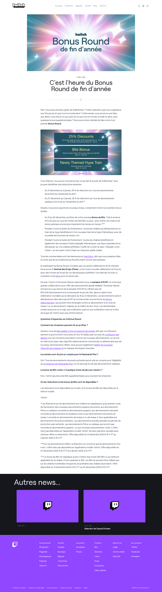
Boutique (62, 552)
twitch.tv (43, 565)
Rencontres (63, 565)
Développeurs (45, 556)
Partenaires (78, 588)
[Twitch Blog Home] (18, 5)
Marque (61, 556)
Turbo (97, 556)
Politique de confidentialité (36, 588)
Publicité (43, 561)
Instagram (135, 556)
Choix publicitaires (52, 588)
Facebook (135, 552)
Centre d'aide (119, 552)
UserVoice (88, 256)
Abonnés (98, 552)
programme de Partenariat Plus (58, 364)
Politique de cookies (66, 588)
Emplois (61, 547)
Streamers (69, 6)
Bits (96, 547)
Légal (115, 547)
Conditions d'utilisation (19, 588)
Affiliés (86, 588)
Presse (79, 552)
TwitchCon (62, 561)
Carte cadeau (100, 570)
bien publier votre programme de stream (76, 331)
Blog (95, 6)
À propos (58, 6)
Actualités (80, 547)
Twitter (134, 547)
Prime (96, 561)
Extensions (99, 565)
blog (58, 276)
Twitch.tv (102, 6)
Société (88, 6)
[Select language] (143, 6)
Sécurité (116, 556)
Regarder (78, 6)
